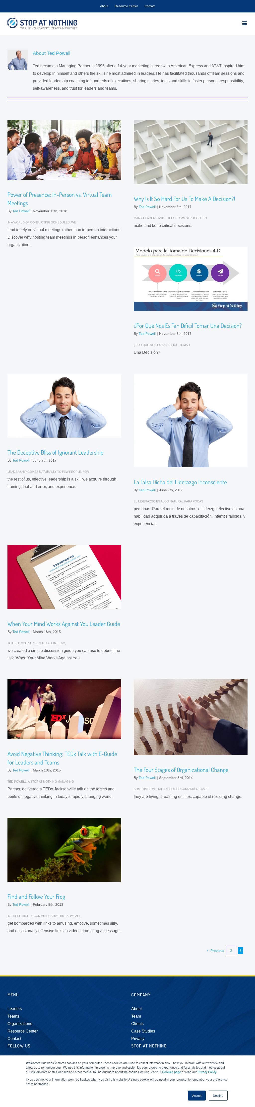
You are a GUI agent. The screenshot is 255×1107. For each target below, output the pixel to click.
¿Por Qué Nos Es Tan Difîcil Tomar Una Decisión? (188, 325)
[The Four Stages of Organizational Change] (191, 717)
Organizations (19, 1024)
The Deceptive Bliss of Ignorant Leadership (55, 452)
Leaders (14, 1009)
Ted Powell (20, 211)
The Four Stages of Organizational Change (181, 769)
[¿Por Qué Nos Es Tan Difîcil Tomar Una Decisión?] (191, 279)
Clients (137, 1024)
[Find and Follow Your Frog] (64, 850)
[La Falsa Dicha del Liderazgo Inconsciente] (191, 420)
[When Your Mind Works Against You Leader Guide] (64, 577)
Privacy (137, 1039)
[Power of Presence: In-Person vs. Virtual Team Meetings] (64, 150)
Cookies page (171, 1072)
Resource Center (22, 1031)
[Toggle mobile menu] (245, 23)
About (136, 1009)
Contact (14, 1039)
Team (136, 1016)
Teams (13, 1016)
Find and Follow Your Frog (36, 896)
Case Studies (143, 1031)
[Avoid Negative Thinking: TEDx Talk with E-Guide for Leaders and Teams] (64, 709)
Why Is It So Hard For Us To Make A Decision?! (184, 199)
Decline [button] (218, 1095)
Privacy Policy (206, 1072)
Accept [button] (196, 1095)
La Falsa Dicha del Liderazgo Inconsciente (180, 482)
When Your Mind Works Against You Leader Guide (63, 623)
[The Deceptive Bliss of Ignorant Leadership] (64, 406)
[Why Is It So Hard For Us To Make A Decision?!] (191, 152)
